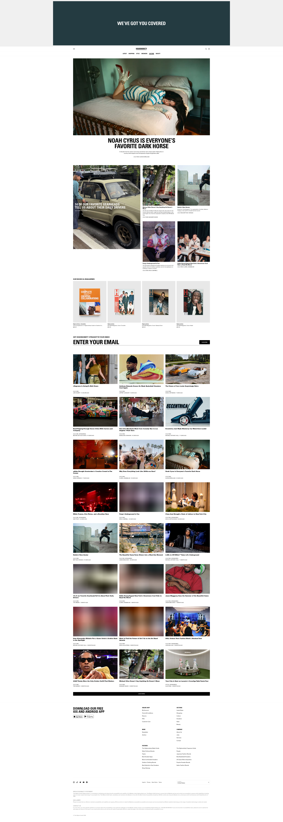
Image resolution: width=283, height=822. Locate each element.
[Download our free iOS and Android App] (78, 716)
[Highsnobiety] (141, 49)
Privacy (148, 782)
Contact (179, 740)
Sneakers (144, 53)
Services (179, 737)
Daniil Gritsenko (170, 393)
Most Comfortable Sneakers (150, 759)
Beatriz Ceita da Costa (79, 435)
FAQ (143, 718)
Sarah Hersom (77, 478)
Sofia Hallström (124, 645)
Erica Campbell (123, 519)
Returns (144, 716)
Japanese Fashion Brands (184, 754)
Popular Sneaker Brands (183, 762)
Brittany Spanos (78, 560)
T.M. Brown (76, 602)
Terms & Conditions (147, 713)
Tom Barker (76, 686)
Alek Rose (168, 686)
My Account (145, 710)
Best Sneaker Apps (147, 756)
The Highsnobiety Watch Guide (150, 748)
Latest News (180, 710)
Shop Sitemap (146, 768)
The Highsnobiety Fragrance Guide (186, 748)
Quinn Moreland (144, 156)
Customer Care (146, 721)
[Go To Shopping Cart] (209, 49)
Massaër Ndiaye (124, 686)
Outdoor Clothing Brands (149, 762)
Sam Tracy (76, 519)
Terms (160, 782)
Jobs (178, 735)
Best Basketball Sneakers (183, 756)
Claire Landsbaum (124, 478)
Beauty (158, 53)
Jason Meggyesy (124, 560)
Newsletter (145, 732)
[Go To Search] (206, 49)
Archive (144, 735)
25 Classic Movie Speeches (184, 759)
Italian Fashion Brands (183, 765)
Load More (141, 693)
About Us (179, 732)
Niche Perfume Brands (148, 751)
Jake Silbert (76, 393)
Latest (125, 53)
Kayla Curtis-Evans (171, 519)
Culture (151, 53)
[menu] (74, 49)
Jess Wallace (169, 645)
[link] (141, 108)
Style (138, 53)
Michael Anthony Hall (172, 435)
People (178, 751)
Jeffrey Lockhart (124, 393)
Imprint (144, 782)
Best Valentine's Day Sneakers (150, 765)
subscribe (204, 342)
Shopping (131, 53)
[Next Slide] (207, 301)
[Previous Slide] (75, 301)
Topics (144, 754)
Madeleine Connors (125, 435)
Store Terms (154, 782)
